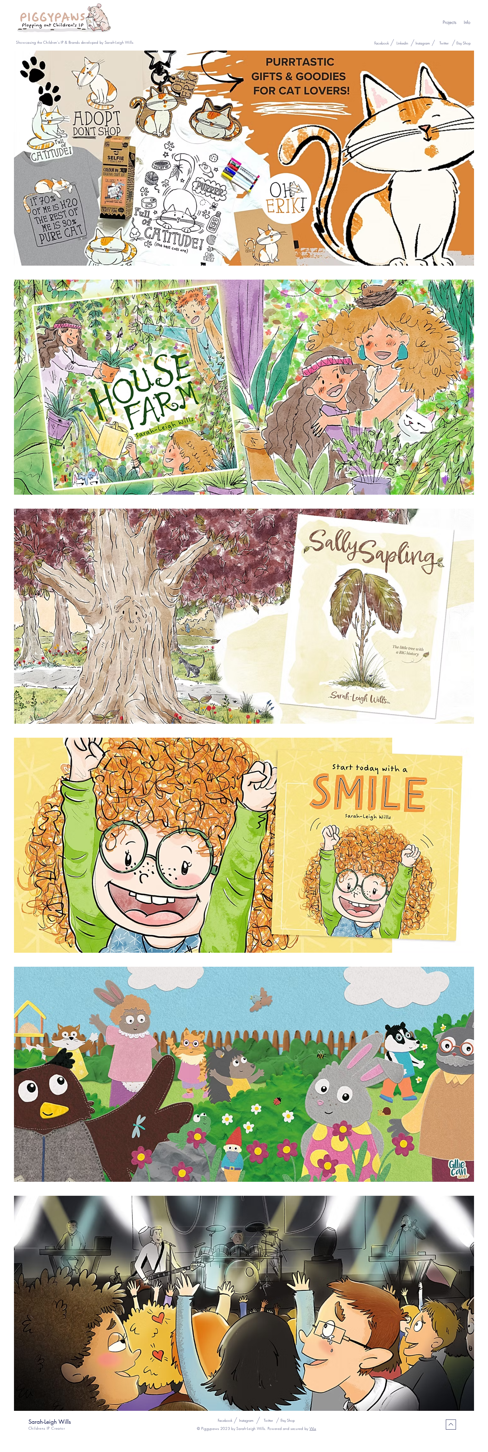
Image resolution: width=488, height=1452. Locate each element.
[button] (449, 22)
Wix (313, 1428)
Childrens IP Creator (46, 1428)
